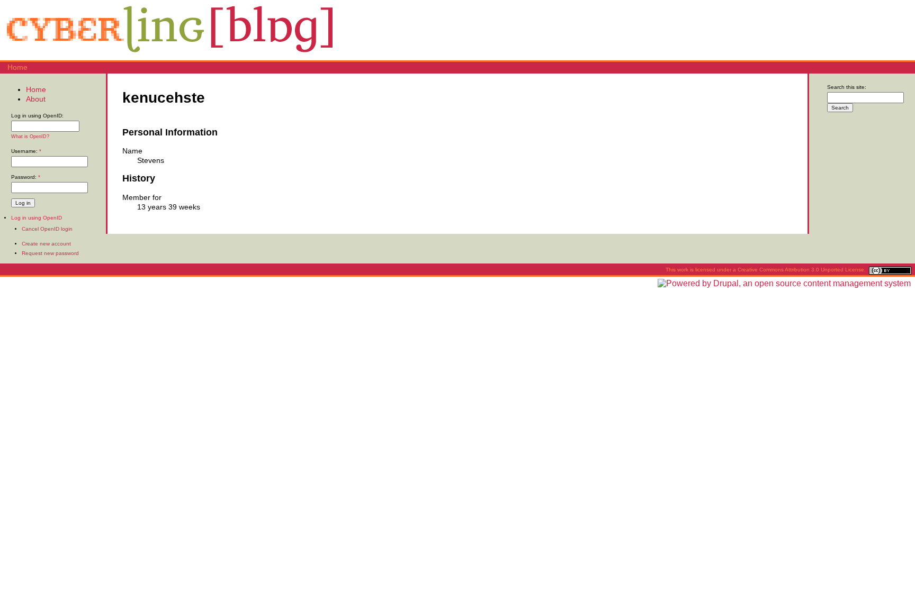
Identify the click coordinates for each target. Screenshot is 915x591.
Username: (26, 151)
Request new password (50, 253)
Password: (25, 177)
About (36, 99)
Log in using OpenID (36, 218)
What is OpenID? (30, 136)
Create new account (46, 244)
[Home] (169, 55)
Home (17, 67)
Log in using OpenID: (37, 116)
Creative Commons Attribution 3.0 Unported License (801, 269)
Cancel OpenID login (47, 229)
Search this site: (846, 87)
